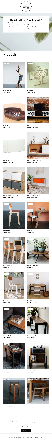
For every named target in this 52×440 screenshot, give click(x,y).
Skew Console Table (32, 336)
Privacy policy (35, 437)
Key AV (29, 125)
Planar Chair (6, 301)
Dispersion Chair (31, 90)
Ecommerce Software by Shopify (19, 437)
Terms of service (42, 437)
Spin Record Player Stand (34, 371)
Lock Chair (30, 230)
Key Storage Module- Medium (35, 160)
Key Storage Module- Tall (34, 195)
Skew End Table (7, 371)
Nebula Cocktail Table (33, 265)
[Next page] (29, 414)
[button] (2, 6)
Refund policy (29, 437)
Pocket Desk (30, 301)
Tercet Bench (30, 406)
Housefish (11, 437)
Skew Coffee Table (8, 336)
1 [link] (22, 414)
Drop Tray (6, 125)
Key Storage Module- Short (10, 195)
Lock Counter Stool (8, 265)
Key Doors (6, 160)
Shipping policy (27, 438)
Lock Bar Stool (7, 230)
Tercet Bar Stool (7, 406)
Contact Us (26, 431)
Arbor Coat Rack (7, 90)
